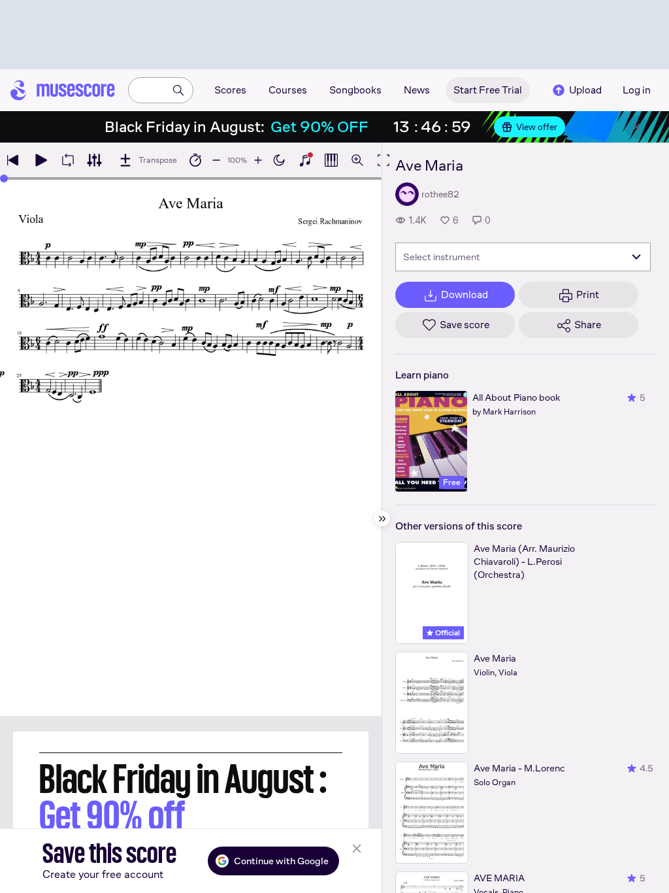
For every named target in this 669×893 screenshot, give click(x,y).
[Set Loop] (68, 160)
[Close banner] (636, 127)
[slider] (4, 178)
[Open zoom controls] (357, 160)
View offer (536, 127)
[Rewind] (13, 160)
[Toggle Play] (40, 160)
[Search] (178, 90)
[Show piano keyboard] (305, 160)
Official (446, 632)
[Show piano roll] (331, 160)
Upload (585, 89)
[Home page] (62, 90)
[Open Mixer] (94, 160)
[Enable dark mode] (279, 160)
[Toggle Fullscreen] (383, 160)
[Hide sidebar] (382, 518)
